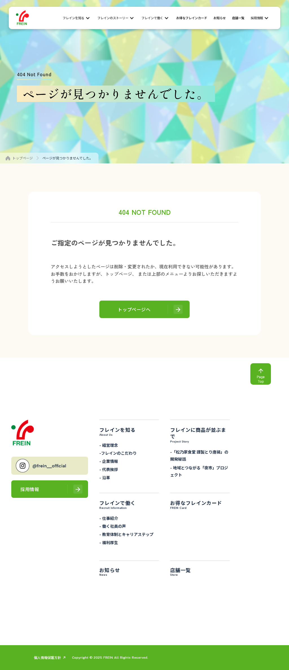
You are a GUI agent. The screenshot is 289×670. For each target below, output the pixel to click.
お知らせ (219, 17)
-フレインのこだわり (118, 453)
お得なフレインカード (191, 17)
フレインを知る (73, 18)
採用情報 (257, 17)
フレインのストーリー (112, 18)
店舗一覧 (238, 17)
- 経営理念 (108, 445)
